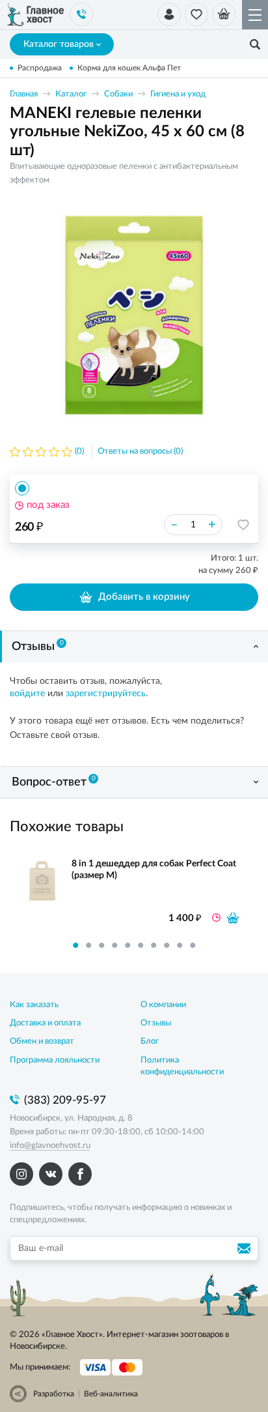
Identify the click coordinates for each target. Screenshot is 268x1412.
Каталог (71, 94)
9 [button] (179, 945)
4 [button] (114, 945)
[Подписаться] (246, 1248)
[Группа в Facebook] (80, 1174)
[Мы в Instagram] (21, 1174)
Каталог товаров (58, 44)
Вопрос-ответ (54, 781)
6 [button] (140, 945)
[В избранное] (243, 525)
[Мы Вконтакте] (50, 1174)
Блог (150, 1041)
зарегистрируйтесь (106, 693)
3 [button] (101, 945)
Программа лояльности (55, 1060)
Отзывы (38, 646)
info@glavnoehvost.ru (50, 1145)
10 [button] (192, 945)
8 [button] (166, 945)
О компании (163, 1005)
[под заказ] (233, 918)
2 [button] (88, 945)
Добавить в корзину (144, 597)
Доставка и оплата (45, 1023)
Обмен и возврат (42, 1041)
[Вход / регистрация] (169, 14)
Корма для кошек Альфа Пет (129, 68)
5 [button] (127, 945)
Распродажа (40, 68)
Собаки (118, 94)
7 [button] (153, 945)
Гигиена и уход (178, 94)
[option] (134, 315)
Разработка (53, 1394)
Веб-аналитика (111, 1394)
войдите (27, 693)
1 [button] (75, 945)
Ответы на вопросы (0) (140, 451)
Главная (24, 94)
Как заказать (34, 1005)
